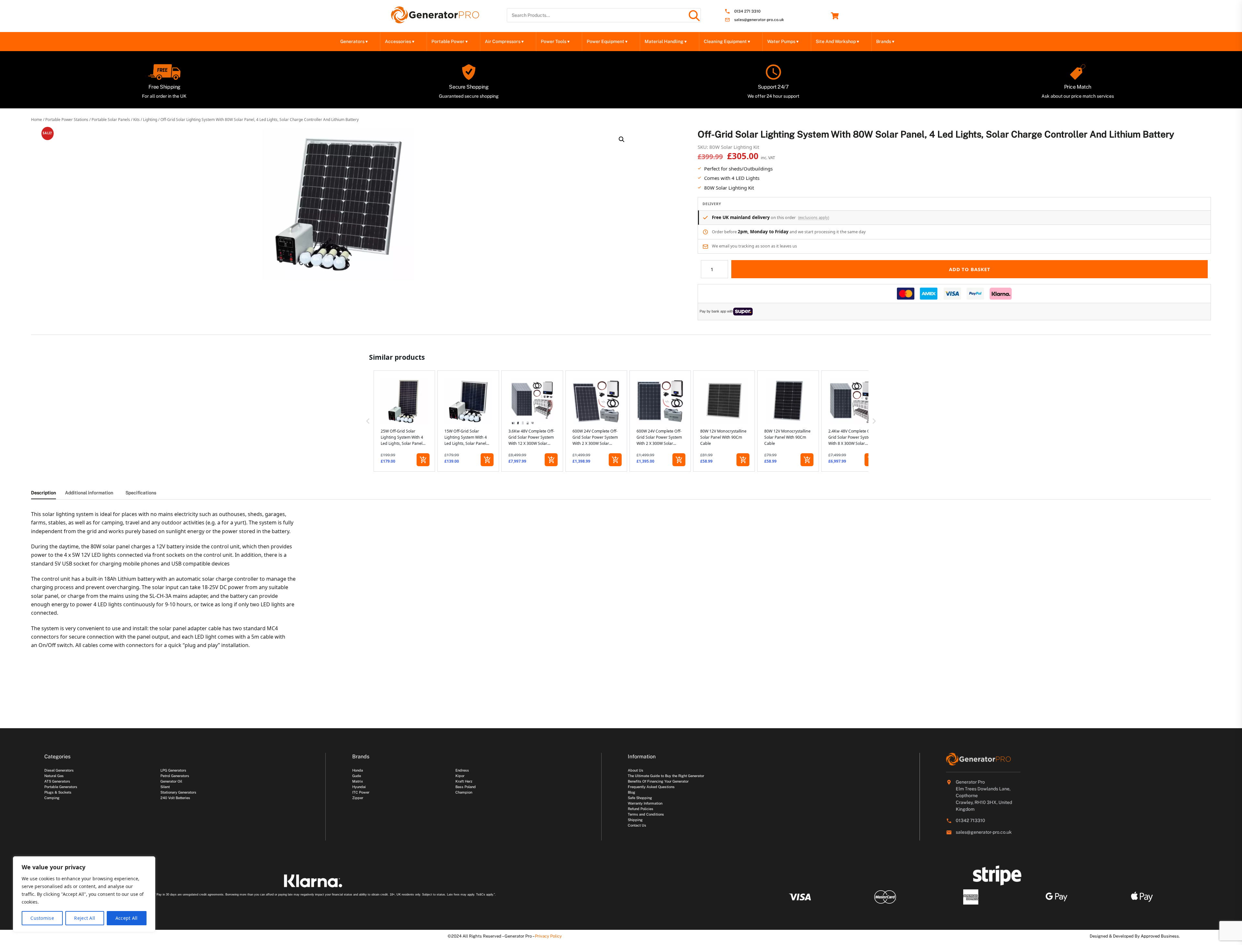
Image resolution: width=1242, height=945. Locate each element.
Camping (52, 798)
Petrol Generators (174, 776)
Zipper (357, 798)
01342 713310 (970, 820)
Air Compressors (504, 41)
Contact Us (637, 825)
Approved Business (1160, 936)
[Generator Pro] (435, 20)
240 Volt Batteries (175, 798)
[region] (84, 894)
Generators (354, 41)
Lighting (150, 119)
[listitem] (404, 421)
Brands (885, 41)
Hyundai (359, 787)
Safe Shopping (640, 798)
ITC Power (360, 792)
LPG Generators (173, 770)
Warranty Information (645, 803)
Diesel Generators (59, 770)
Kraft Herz (463, 781)
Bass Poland (465, 787)
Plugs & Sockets (57, 792)
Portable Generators (60, 787)
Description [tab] (43, 492)
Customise (42, 918)
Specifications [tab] (140, 492)
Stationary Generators (178, 792)
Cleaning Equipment (727, 41)
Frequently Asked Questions (651, 787)
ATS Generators (57, 781)
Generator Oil (171, 781)
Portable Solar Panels (111, 119)
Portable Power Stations (66, 119)
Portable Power (449, 41)
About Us (635, 770)
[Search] (694, 15)
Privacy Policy (548, 936)
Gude (356, 776)
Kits (136, 119)
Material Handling (666, 41)
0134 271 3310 (747, 11)
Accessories (399, 41)
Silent (165, 787)
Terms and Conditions (646, 814)
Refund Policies (640, 809)
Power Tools (555, 41)
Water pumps (783, 41)
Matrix (357, 781)
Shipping (635, 820)
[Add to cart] (423, 459)
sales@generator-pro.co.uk (759, 20)
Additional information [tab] (89, 492)
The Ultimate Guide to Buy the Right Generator (666, 776)
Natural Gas (54, 776)
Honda (357, 770)
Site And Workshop (837, 41)
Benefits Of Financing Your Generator (658, 781)
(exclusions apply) (813, 217)
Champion (463, 792)
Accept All (126, 918)
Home (36, 119)
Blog (631, 792)
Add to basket (969, 269)
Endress (462, 770)
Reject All (84, 918)
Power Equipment (607, 41)
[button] (621, 139)
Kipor (459, 776)
